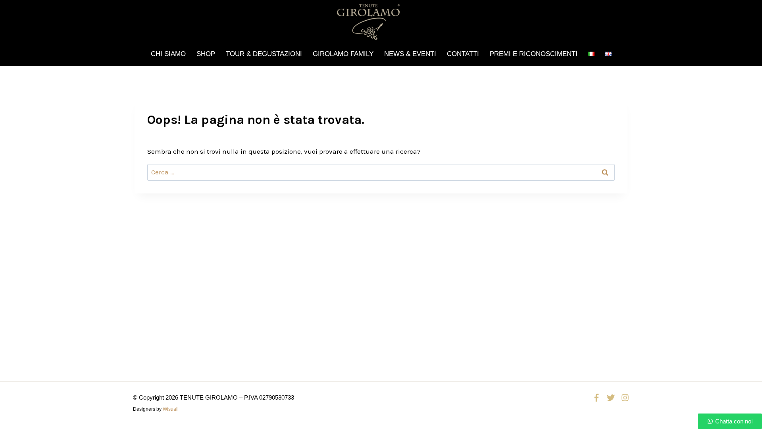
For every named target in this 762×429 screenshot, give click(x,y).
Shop (205, 54)
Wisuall (171, 409)
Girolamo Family (343, 54)
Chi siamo (168, 54)
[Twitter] (611, 398)
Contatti (463, 54)
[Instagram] (625, 398)
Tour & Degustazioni (264, 54)
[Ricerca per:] (381, 172)
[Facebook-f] (596, 398)
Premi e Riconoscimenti (533, 54)
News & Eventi (410, 54)
